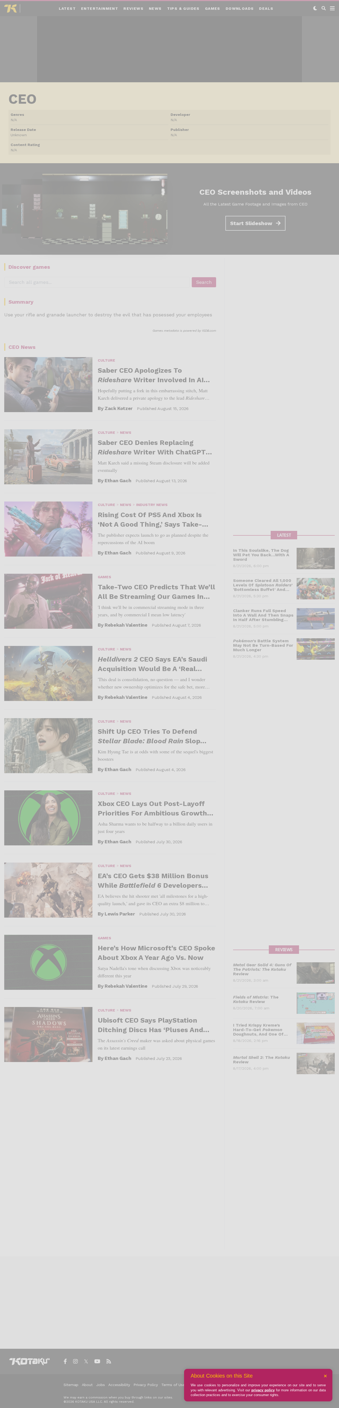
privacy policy (263, 1390)
